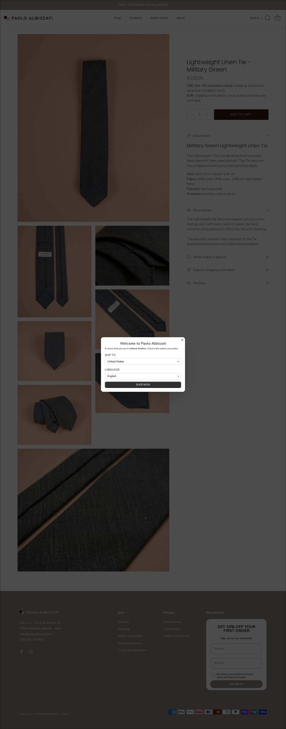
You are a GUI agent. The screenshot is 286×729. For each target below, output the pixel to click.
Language (112, 370)
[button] (143, 361)
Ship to (110, 355)
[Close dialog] (182, 340)
